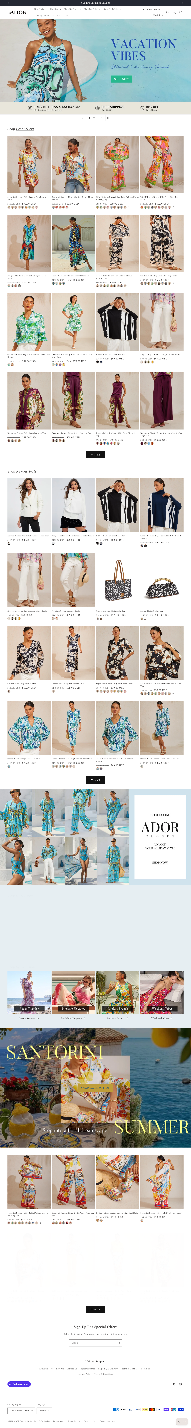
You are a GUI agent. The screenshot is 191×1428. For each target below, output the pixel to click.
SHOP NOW (95, 837)
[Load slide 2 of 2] (94, 118)
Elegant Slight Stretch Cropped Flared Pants (160, 354)
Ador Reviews (57, 1369)
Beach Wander (27, 1018)
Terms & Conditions (103, 1374)
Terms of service (74, 1421)
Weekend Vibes (160, 1018)
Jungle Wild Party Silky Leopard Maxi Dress (71, 276)
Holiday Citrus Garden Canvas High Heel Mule (117, 1213)
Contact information (107, 1421)
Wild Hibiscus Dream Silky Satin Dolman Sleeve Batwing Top (117, 198)
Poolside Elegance (71, 1018)
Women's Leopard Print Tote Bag (110, 611)
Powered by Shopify (28, 1421)
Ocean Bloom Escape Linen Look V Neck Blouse (114, 760)
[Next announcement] (182, 3)
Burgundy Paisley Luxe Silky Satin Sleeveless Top (116, 434)
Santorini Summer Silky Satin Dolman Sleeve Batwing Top (27, 1214)
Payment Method (87, 1369)
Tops (27, 952)
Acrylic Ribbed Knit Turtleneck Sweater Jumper (73, 536)
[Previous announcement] (8, 3)
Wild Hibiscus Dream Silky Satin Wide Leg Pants (159, 198)
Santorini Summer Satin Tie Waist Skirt (113, 1291)
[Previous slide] (82, 118)
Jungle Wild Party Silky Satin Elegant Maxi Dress (26, 277)
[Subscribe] (119, 1342)
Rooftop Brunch (116, 1018)
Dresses (115, 952)
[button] (55, 9)
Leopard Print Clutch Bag (151, 611)
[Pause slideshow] (108, 118)
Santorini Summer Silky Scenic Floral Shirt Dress (26, 198)
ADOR (16, 1421)
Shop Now (95, 66)
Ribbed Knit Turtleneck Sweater (110, 354)
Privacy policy (59, 1421)
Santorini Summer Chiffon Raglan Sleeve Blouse (25, 1292)
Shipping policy (90, 1421)
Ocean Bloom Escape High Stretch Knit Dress (72, 759)
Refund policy (44, 1421)
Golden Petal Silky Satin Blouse (21, 683)
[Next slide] (101, 118)
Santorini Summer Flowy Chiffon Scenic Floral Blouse (72, 198)
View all (95, 455)
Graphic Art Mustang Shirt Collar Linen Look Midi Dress (72, 355)
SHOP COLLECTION (95, 1087)
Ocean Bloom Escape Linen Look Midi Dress (160, 759)
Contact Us (72, 1369)
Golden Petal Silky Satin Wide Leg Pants (158, 276)
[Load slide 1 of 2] (89, 118)
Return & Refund (129, 1369)
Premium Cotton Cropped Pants (66, 611)
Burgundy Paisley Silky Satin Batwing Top (26, 433)
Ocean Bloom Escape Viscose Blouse (23, 759)
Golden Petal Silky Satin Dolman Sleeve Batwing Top (114, 277)
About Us (43, 1369)
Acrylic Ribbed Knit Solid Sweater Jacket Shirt (28, 536)
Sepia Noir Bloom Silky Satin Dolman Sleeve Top (160, 684)
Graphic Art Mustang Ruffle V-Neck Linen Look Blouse (28, 355)
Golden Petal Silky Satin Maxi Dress (68, 683)
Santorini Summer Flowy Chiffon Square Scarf (160, 1213)
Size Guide (145, 1369)
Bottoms (71, 952)
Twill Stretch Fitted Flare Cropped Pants (70, 1291)
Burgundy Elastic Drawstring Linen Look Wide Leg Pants (161, 434)
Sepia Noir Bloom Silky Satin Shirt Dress (114, 683)
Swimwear (160, 952)
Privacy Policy (84, 1374)
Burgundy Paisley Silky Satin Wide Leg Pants (72, 433)
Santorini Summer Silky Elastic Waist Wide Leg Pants (73, 1214)
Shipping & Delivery (108, 1369)
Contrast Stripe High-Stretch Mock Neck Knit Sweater (160, 537)
